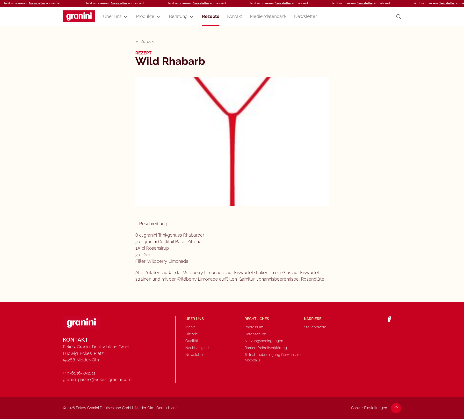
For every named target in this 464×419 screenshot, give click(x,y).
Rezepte (210, 16)
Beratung (178, 16)
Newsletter (37, 3)
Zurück (147, 41)
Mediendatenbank (268, 16)
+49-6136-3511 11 (79, 372)
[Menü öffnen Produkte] (158, 16)
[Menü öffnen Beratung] (191, 16)
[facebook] (389, 319)
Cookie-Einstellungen (369, 408)
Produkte (145, 16)
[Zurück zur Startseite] (79, 16)
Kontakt (234, 16)
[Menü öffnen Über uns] (125, 16)
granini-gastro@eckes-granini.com (97, 379)
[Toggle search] (398, 16)
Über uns (112, 16)
